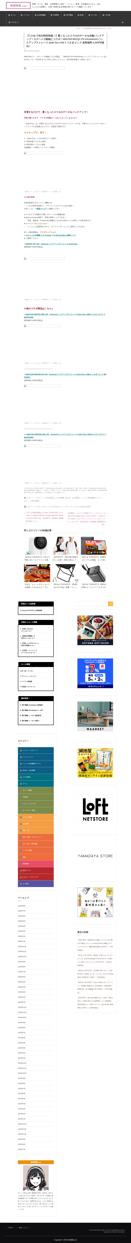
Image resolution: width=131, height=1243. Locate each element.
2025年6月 (21, 977)
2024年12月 (22, 1007)
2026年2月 (21, 936)
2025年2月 (21, 997)
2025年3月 (21, 992)
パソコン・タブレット (30, 750)
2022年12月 (22, 1124)
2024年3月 (21, 1053)
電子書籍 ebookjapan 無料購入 (32, 705)
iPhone (57, 507)
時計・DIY (26, 830)
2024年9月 (21, 1022)
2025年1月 (21, 1002)
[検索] (110, 604)
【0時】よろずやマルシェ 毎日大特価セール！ (30, 644)
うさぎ (38, 507)
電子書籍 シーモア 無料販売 (31, 715)
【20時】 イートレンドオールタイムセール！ (29, 651)
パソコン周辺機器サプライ (91, 498)
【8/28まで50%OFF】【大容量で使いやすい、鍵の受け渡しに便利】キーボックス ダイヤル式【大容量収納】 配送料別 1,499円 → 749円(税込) (95, 974)
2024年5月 (21, 1043)
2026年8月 (21, 906)
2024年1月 (21, 1058)
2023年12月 (22, 1063)
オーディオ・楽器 (29, 810)
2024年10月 (22, 1017)
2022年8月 (21, 1144)
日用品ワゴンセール (28, 687)
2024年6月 (21, 1038)
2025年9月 (21, 962)
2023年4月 (21, 1104)
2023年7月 (21, 1088)
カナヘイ (30, 507)
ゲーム (25, 784)
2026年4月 (21, 926)
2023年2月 (21, 1114)
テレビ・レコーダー (29, 804)
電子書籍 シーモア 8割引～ (31, 721)
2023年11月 (22, 1068)
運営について (23, 1228)
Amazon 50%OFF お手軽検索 (31, 610)
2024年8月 (21, 1028)
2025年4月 (21, 987)
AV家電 (56, 15)
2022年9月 (21, 1139)
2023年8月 (21, 1083)
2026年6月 (21, 916)
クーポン (94, 15)
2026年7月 (21, 911)
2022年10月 (22, 1134)
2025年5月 (21, 982)
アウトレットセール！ (29, 676)
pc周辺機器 (41, 15)
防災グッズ (26, 870)
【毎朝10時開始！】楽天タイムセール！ (28, 637)
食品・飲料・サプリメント (32, 837)
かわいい (30, 498)
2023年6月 (21, 1093)
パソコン (26, 15)
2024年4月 (21, 1048)
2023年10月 (22, 1073)
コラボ (50, 507)
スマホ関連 (59, 498)
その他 (107, 15)
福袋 (24, 857)
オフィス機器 (27, 790)
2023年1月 (21, 1119)
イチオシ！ (15, 22)
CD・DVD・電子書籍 (30, 844)
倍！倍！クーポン (27, 671)
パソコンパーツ (28, 757)
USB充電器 (34, 501)
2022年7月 (21, 1149)
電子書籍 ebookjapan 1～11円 (32, 710)
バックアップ (66, 507)
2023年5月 (21, 1099)
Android (82, 507)
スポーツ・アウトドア (30, 877)
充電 (88, 507)
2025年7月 (21, 972)
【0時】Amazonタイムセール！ (27, 630)
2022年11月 (22, 1129)
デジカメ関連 (27, 817)
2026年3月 (21, 931)
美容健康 (26, 864)
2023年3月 (21, 1109)
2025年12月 (22, 946)
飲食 (82, 15)
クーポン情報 (27, 850)
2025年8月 (21, 967)
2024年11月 (22, 1012)
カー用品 (26, 884)
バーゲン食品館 (26, 681)
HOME (10, 1228)
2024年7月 (21, 1033)
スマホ (75, 507)
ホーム (13, 15)
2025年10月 (22, 956)
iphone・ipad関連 (72, 498)
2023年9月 (21, 1078)
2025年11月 (22, 951)
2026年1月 (21, 941)
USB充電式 (49, 498)
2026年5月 (21, 921)
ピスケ (44, 507)
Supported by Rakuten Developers (114, 1232)
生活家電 (26, 824)
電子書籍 (69, 15)
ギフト (26, 501)
